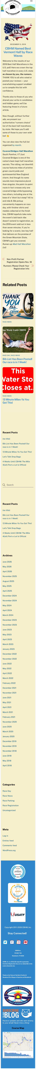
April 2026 (7, 571)
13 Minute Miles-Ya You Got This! (17, 452)
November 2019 (9, 746)
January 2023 (8, 649)
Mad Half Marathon (22, 244)
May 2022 (7, 668)
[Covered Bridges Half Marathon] (13, 14)
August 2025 (8, 581)
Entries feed (8, 840)
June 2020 (7, 727)
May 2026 (7, 566)
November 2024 (10, 600)
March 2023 (8, 644)
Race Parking (8, 801)
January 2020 (8, 736)
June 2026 (7, 562)
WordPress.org (9, 850)
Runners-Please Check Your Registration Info (16, 267)
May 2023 (7, 634)
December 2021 (9, 688)
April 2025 (7, 591)
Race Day (6, 355)
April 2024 (7, 610)
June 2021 (7, 697)
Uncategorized (9, 810)
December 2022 (10, 654)
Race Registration (11, 805)
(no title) (6, 439)
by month (16, 145)
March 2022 (8, 678)
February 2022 (9, 683)
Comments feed (10, 845)
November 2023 (10, 625)
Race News (7, 322)
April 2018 (7, 765)
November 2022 (10, 659)
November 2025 (10, 576)
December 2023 (10, 620)
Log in (5, 836)
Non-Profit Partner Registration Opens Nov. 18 (19, 260)
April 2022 (7, 673)
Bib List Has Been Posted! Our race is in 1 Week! (17, 360)
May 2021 (7, 702)
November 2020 (10, 722)
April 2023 (7, 639)
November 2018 (9, 751)
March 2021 (8, 712)
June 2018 (7, 756)
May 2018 (7, 761)
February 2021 (9, 717)
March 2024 (8, 615)
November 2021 (9, 693)
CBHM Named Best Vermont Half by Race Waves (18, 52)
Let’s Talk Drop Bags (12, 457)
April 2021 (7, 707)
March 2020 (8, 731)
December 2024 (10, 596)
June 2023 (7, 630)
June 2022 (7, 664)
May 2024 (7, 605)
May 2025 (7, 586)
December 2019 (9, 741)
